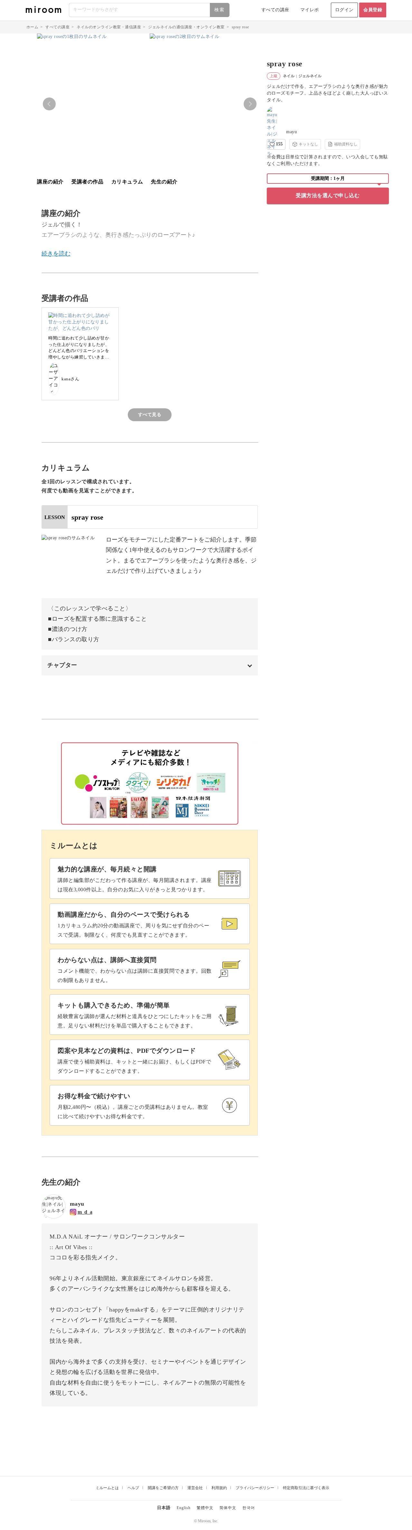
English (184, 1508)
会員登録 (372, 9)
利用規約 (219, 1488)
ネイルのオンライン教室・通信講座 (109, 27)
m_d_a (85, 1212)
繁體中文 (205, 1508)
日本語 (164, 1507)
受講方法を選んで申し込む (328, 195)
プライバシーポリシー (255, 1488)
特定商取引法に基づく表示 (306, 1488)
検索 (219, 9)
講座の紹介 (50, 181)
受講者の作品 (87, 181)
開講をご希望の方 (163, 1488)
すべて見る (150, 414)
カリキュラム (127, 181)
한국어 (248, 1508)
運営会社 (195, 1488)
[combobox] (149, 10)
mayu (291, 131)
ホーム (32, 27)
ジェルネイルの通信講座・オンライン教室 (186, 27)
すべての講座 (275, 9)
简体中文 (228, 1508)
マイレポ (309, 9)
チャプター (62, 665)
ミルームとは (107, 1488)
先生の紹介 (164, 181)
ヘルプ (133, 1488)
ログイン (344, 9)
